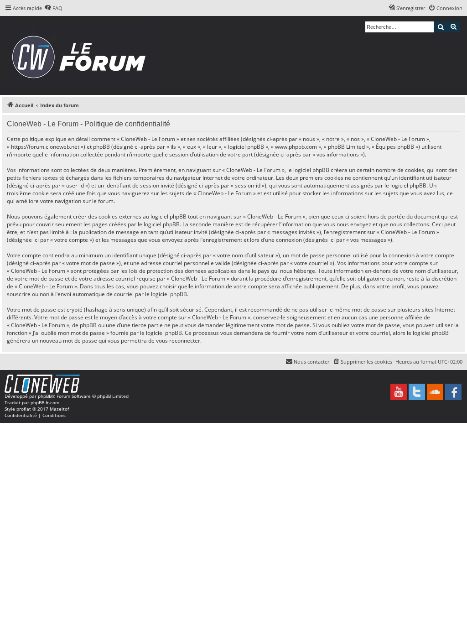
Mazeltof (59, 409)
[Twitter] (417, 392)
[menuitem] (53, 8)
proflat (23, 409)
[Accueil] (81, 55)
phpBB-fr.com (45, 402)
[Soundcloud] (435, 392)
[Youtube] (398, 392)
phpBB (45, 396)
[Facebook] (453, 392)
